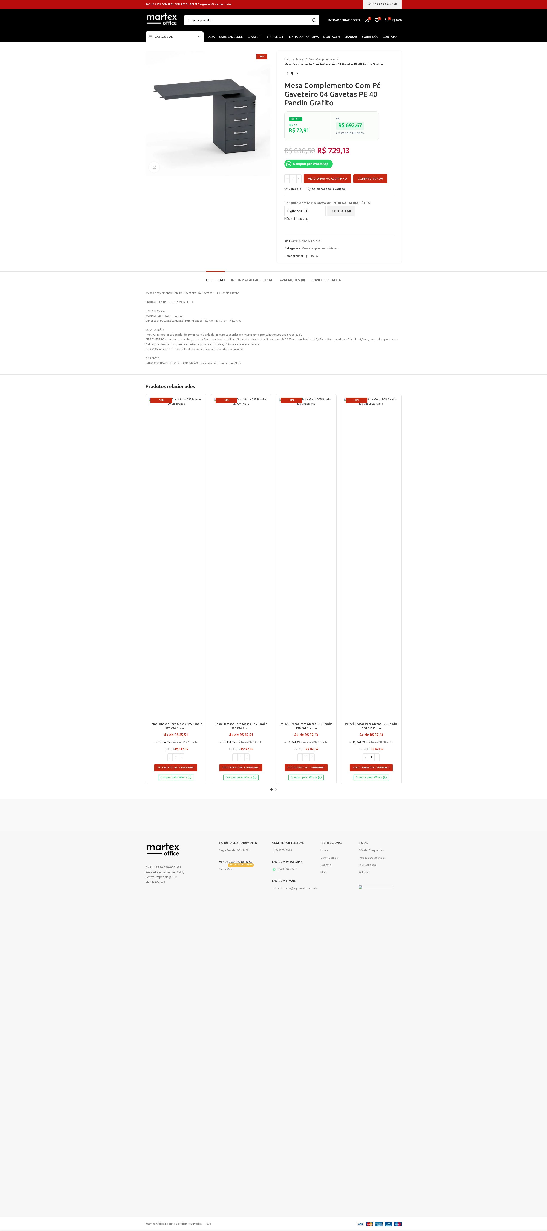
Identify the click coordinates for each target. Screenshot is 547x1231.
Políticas (364, 872)
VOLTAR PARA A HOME (382, 4)
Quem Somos (329, 857)
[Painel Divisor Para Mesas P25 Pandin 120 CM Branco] (176, 559)
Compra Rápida (370, 178)
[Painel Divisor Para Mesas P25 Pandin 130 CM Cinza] (371, 559)
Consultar (341, 211)
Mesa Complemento (322, 59)
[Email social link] (312, 256)
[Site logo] (162, 20)
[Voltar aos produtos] (292, 74)
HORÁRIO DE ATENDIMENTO (238, 843)
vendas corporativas (235, 862)
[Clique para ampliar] (154, 167)
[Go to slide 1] (271, 789)
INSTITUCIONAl (331, 843)
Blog (323, 872)
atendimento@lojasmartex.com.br (292, 888)
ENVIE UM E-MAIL (284, 881)
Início (287, 59)
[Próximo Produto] (297, 74)
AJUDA (363, 843)
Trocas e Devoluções (372, 857)
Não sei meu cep (296, 219)
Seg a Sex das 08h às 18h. (235, 850)
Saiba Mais (236, 869)
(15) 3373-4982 (283, 850)
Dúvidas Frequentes (371, 850)
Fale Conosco (367, 865)
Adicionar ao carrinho (327, 178)
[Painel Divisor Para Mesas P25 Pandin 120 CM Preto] (241, 559)
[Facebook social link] (307, 256)
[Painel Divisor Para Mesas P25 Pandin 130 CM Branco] (306, 559)
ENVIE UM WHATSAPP (287, 862)
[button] (175, 767)
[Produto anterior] (287, 74)
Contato (326, 865)
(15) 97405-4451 (287, 869)
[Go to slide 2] (276, 789)
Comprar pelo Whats (173, 777)
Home (324, 850)
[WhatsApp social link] (317, 256)
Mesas (300, 59)
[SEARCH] (314, 20)
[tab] (215, 277)
